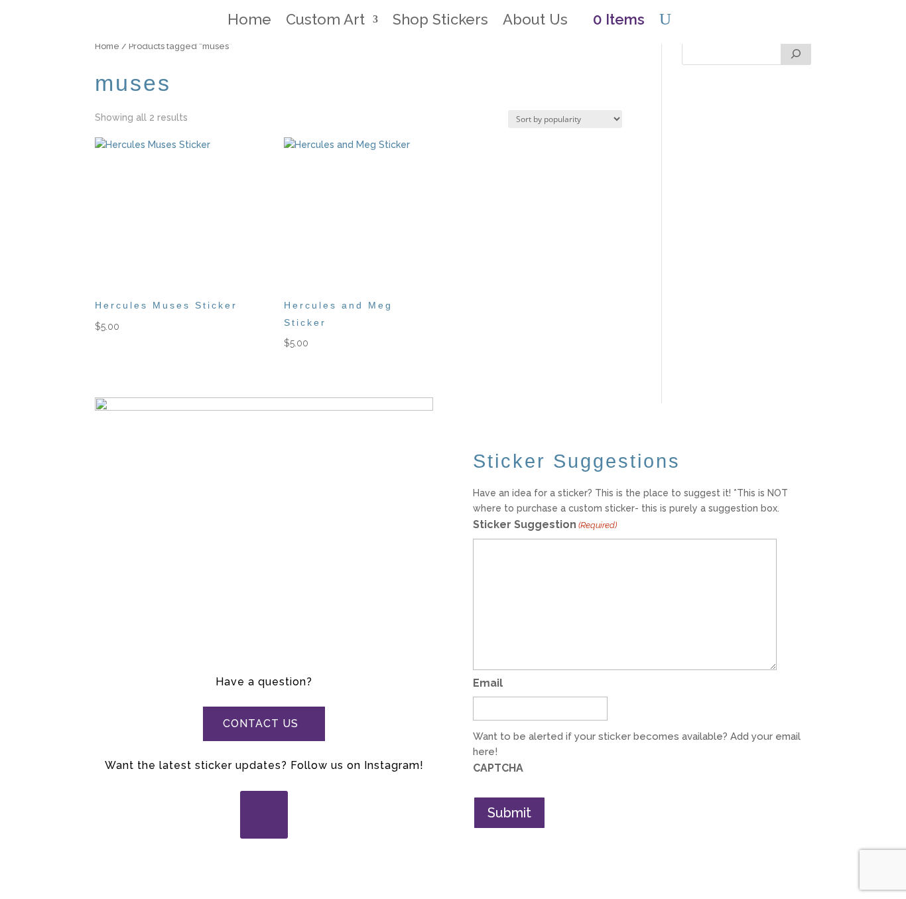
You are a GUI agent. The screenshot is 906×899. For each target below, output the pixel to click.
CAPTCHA (498, 768)
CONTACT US (260, 723)
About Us (535, 21)
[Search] (796, 51)
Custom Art (325, 21)
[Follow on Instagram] (264, 815)
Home (249, 21)
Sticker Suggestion (545, 524)
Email (488, 683)
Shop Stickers (440, 21)
